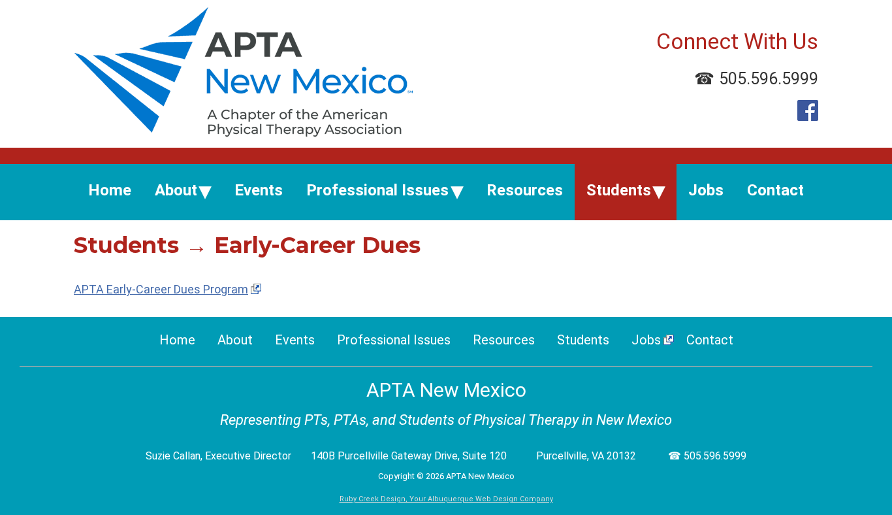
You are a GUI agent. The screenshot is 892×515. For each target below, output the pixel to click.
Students (583, 340)
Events (295, 340)
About (235, 340)
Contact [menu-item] (775, 190)
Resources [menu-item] (524, 190)
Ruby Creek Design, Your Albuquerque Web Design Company (446, 499)
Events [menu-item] (258, 190)
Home (177, 340)
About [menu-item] (176, 190)
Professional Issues (394, 340)
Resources (504, 340)
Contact (709, 340)
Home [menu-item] (109, 190)
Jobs (646, 340)
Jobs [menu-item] (706, 190)
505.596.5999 (768, 78)
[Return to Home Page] (243, 133)
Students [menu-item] (618, 190)
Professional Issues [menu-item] (377, 190)
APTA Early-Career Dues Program (161, 289)
